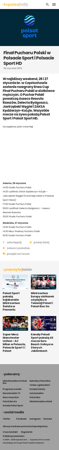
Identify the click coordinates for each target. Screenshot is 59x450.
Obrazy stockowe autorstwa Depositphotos (25, 426)
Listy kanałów (36, 393)
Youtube (47, 418)
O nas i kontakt (10, 432)
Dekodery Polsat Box (40, 380)
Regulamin (26, 432)
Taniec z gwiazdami (40, 385)
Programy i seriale (12, 389)
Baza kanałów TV (11, 393)
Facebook (21, 418)
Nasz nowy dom (11, 397)
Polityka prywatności (13, 436)
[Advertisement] (29, 155)
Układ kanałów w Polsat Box (15, 382)
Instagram (35, 418)
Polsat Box (35, 397)
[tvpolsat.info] (15, 6)
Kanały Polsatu (37, 389)
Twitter (6, 418)
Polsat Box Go (10, 401)
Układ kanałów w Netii (41, 401)
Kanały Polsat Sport (13, 405)
